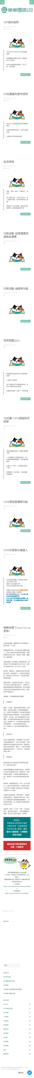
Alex (7, 637)
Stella (7, 29)
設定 (4, 1050)
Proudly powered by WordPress (12, 1067)
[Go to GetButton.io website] (30, 1076)
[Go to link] (29, 1072)
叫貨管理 (5, 1021)
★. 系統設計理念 (8, 1008)
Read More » (25, 74)
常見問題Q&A (11, 340)
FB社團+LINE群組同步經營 (16, 419)
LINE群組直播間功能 (15, 501)
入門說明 (5, 1016)
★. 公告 (5, 1004)
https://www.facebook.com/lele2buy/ (17, 893)
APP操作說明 (11, 22)
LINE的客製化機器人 (15, 550)
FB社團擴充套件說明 (15, 94)
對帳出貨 (5, 1029)
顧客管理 (5, 1054)
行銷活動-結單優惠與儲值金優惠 (15, 235)
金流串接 (8, 161)
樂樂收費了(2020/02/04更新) (16, 629)
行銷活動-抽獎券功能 (15, 288)
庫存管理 (5, 1033)
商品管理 (5, 1025)
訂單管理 (5, 1045)
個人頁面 (5, 1012)
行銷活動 (5, 1041)
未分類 (5, 1037)
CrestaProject (15, 1069)
